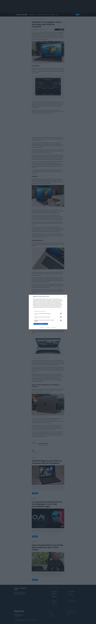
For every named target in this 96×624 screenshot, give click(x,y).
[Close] (65, 297)
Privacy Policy (54, 327)
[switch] (60, 313)
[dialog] (48, 312)
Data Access (48, 327)
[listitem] (48, 311)
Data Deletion (42, 327)
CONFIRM (41, 323)
